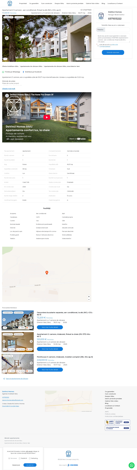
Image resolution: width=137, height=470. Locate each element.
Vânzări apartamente (11, 438)
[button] (7, 38)
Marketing (34, 458)
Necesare (14, 458)
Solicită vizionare (113, 52)
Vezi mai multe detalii (50, 327)
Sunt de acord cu (108, 45)
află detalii (29, 451)
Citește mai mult (8, 89)
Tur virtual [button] (21, 349)
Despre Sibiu (59, 3)
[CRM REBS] (72, 465)
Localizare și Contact (115, 3)
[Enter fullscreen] (88, 249)
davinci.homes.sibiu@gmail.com (12, 400)
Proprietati (23, 3)
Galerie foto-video (92, 3)
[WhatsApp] (132, 465)
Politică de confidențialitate (114, 416)
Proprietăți (109, 408)
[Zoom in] (88, 296)
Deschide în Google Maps (10, 406)
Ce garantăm (34, 3)
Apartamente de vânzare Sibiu (31, 66)
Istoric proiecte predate (74, 3)
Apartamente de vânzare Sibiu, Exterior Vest (17, 443)
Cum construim (46, 3)
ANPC (107, 411)
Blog (103, 3)
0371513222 (114, 18)
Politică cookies (110, 414)
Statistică (24, 458)
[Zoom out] (88, 299)
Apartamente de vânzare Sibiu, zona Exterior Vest (62, 66)
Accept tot (29, 465)
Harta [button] (88, 59)
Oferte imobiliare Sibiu (10, 66)
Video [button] (80, 59)
